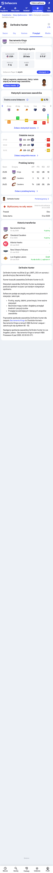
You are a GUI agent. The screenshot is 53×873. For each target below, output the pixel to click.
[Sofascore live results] (11, 3)
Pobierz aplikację (38, 3)
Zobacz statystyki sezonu (25, 128)
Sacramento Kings (17, 320)
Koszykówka (6, 15)
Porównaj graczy (41, 199)
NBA (30, 15)
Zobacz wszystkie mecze (25, 155)
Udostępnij (42, 72)
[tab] (5, 33)
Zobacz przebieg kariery (25, 191)
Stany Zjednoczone (20, 15)
